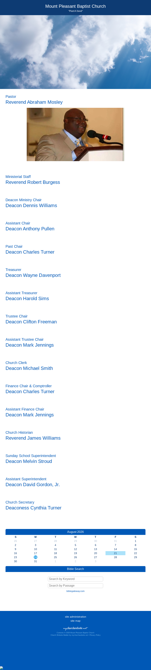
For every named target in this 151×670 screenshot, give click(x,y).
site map (75, 620)
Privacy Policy (95, 635)
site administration (75, 616)
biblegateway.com (75, 591)
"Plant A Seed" (76, 11)
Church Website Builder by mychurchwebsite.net (69, 635)
